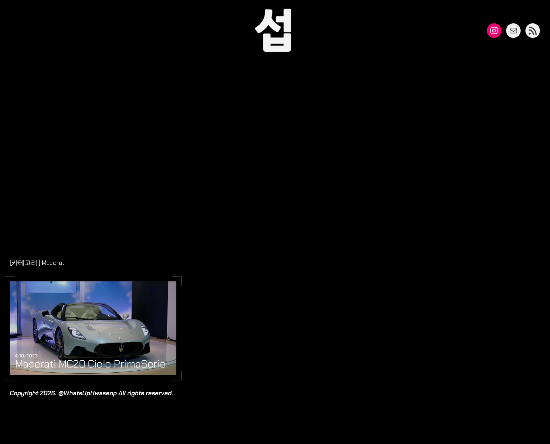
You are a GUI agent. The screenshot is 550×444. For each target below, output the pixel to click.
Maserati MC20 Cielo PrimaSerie (90, 364)
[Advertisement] (275, 160)
